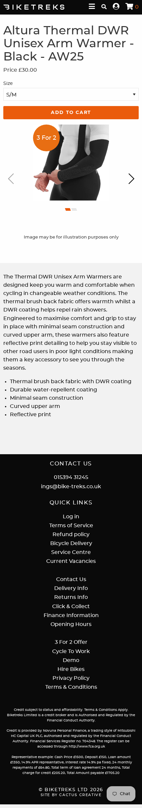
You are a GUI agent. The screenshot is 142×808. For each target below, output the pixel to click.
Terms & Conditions (71, 687)
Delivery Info (71, 588)
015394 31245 (71, 477)
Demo (71, 660)
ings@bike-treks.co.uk (71, 486)
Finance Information (71, 615)
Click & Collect (71, 606)
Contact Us (71, 579)
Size (8, 83)
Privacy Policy (71, 678)
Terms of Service (71, 525)
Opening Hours (71, 624)
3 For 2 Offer (71, 642)
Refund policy (71, 534)
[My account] (116, 7)
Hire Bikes (71, 669)
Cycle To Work (71, 651)
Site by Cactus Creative (71, 795)
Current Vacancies (71, 561)
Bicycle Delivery (71, 543)
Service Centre (71, 552)
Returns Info (71, 597)
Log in (71, 516)
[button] (68, 209)
